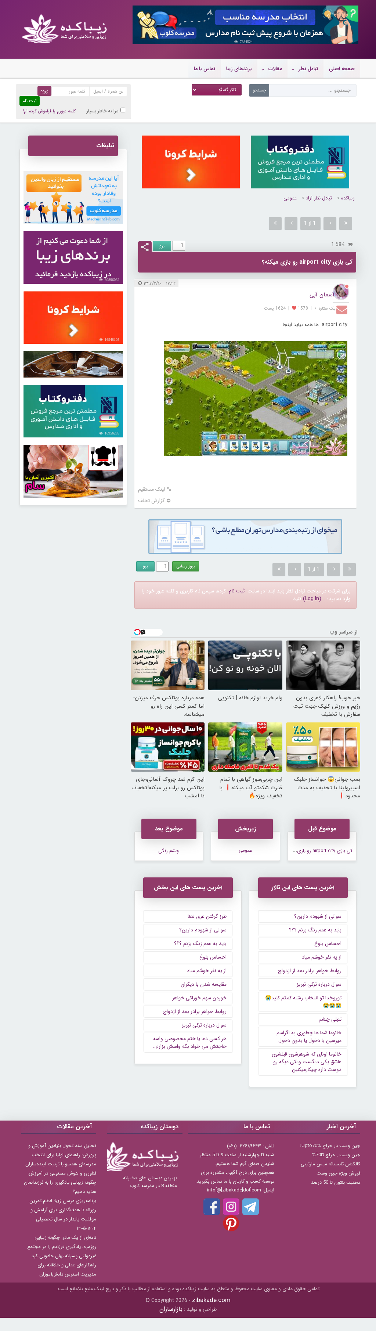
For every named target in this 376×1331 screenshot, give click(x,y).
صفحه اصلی (342, 69)
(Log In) (312, 599)
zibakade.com (211, 1300)
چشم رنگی (168, 851)
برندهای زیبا (239, 69)
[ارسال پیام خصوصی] (342, 309)
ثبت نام (237, 591)
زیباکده (348, 198)
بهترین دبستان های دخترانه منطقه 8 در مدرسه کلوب (150, 1182)
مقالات (275, 69)
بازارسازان (170, 1309)
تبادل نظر (308, 69)
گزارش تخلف (151, 501)
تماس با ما (204, 69)
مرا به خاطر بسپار (103, 111)
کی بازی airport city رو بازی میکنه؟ (317, 851)
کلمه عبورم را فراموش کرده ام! (49, 111)
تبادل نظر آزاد (319, 198)
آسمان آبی (322, 295)
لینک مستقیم (151, 489)
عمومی (290, 198)
